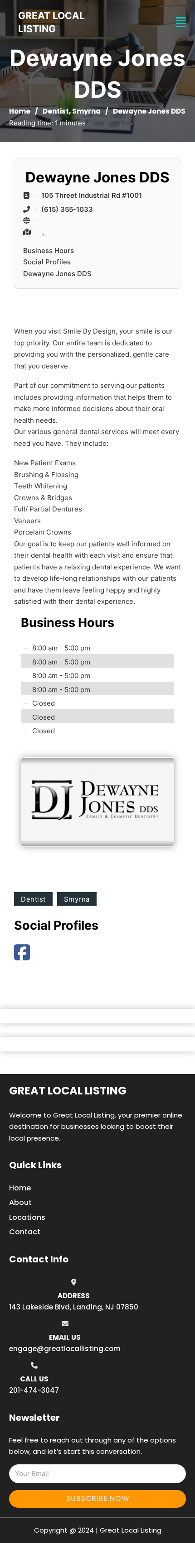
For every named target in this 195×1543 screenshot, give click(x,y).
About (20, 1202)
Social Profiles (47, 262)
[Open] (181, 22)
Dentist (56, 111)
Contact (24, 1232)
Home (19, 111)
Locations (27, 1217)
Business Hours (48, 250)
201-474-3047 (34, 1390)
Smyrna (86, 111)
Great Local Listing (68, 1090)
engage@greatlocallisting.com (65, 1348)
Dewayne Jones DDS (57, 273)
